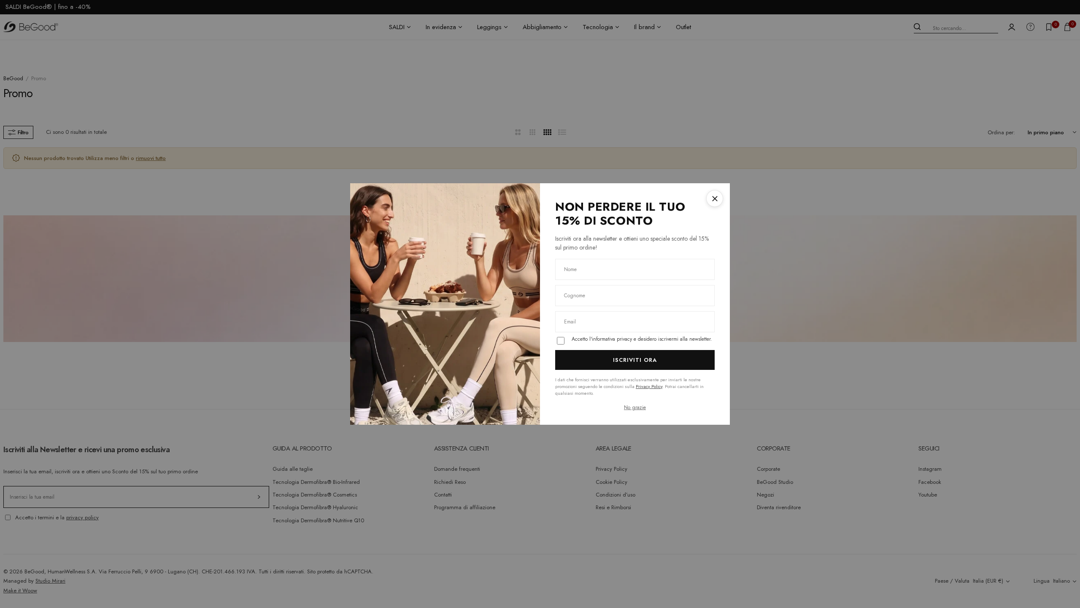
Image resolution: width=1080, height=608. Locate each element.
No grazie (635, 407)
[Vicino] (714, 198)
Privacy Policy (649, 386)
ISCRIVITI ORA (635, 360)
